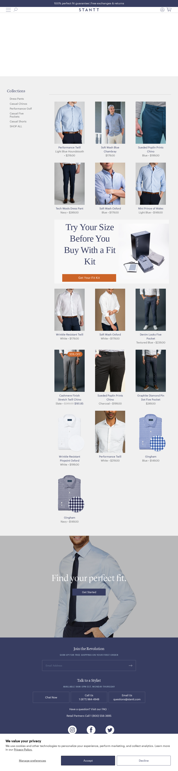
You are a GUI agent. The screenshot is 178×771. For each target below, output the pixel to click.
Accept (88, 760)
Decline (144, 760)
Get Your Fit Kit (89, 277)
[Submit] (130, 665)
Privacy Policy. (23, 749)
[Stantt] (89, 9)
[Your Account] (162, 10)
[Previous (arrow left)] (54, 122)
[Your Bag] (169, 9)
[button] (8, 10)
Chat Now (51, 697)
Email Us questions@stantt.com (127, 697)
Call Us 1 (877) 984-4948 (89, 697)
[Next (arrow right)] (84, 122)
